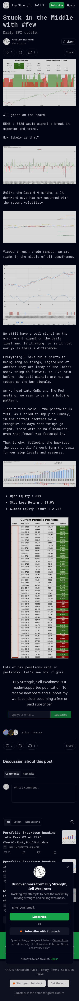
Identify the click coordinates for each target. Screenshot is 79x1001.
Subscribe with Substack (42, 931)
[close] (68, 867)
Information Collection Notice (51, 944)
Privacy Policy (41, 948)
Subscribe (39, 917)
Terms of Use (60, 940)
